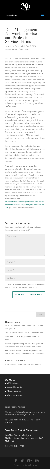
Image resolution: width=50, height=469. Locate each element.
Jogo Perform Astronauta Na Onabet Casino (25, 333)
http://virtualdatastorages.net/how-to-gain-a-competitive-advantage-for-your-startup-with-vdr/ (25, 205)
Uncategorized (11, 49)
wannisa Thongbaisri (16, 46)
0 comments (24, 49)
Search (40, 314)
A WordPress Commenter (16, 365)
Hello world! (36, 365)
